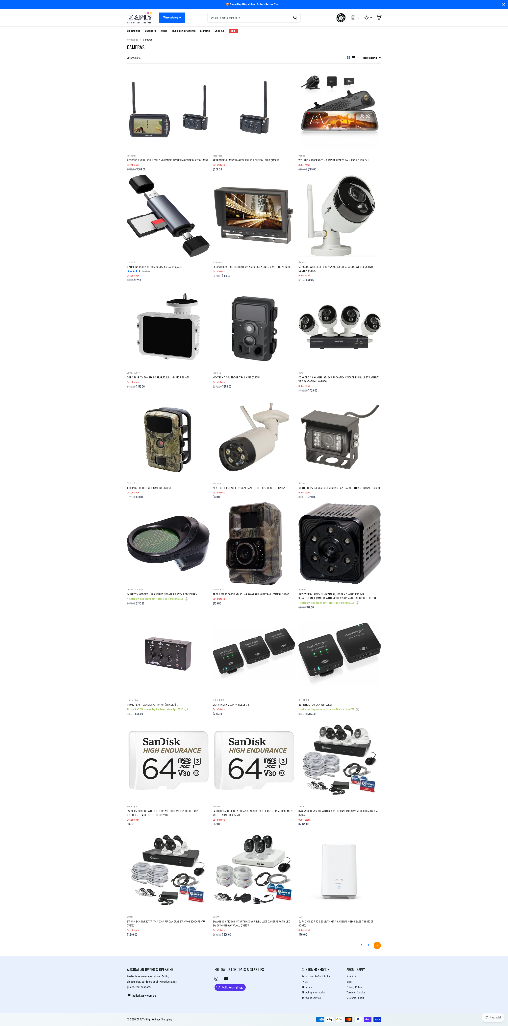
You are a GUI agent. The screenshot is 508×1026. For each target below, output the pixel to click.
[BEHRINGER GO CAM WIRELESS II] (254, 654)
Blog (349, 981)
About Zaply (355, 969)
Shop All (219, 30)
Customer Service (315, 969)
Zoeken (295, 18)
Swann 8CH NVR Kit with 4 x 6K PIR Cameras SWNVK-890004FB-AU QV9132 (166, 923)
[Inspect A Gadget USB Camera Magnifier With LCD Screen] (168, 543)
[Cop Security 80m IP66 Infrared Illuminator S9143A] (168, 326)
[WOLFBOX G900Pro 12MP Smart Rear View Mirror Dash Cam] (339, 109)
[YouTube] (226, 978)
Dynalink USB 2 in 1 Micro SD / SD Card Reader (155, 266)
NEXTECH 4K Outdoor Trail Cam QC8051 (236, 377)
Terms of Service (311, 997)
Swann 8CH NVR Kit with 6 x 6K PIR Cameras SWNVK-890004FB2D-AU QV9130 (338, 813)
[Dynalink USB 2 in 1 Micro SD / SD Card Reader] (168, 216)
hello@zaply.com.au (144, 995)
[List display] (353, 57)
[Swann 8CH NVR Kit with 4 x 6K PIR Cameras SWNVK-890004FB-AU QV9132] (168, 870)
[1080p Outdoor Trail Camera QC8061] (168, 437)
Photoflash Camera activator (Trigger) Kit (153, 704)
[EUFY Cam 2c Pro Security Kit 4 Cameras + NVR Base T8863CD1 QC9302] (339, 870)
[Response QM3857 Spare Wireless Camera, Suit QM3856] (254, 109)
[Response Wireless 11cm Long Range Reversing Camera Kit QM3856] (168, 109)
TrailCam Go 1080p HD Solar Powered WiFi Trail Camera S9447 (251, 594)
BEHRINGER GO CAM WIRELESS (315, 704)
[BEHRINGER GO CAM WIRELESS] (339, 654)
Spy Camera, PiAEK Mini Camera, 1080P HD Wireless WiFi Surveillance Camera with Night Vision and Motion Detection (337, 596)
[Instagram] (216, 979)
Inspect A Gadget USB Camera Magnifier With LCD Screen (162, 594)
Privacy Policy (354, 987)
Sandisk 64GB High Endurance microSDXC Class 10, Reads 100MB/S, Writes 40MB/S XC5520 (253, 813)
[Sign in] (368, 17)
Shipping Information (314, 992)
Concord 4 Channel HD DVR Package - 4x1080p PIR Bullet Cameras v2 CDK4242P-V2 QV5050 (339, 379)
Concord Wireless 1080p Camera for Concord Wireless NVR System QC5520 (335, 268)
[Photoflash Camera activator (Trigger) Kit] (168, 654)
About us (307, 987)
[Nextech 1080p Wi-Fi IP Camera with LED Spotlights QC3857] (254, 437)
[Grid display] (348, 57)
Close (503, 4)
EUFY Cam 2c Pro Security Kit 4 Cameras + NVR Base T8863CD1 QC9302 (335, 923)
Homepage (132, 39)
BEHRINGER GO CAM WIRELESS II (231, 704)
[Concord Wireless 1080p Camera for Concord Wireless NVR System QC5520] (339, 216)
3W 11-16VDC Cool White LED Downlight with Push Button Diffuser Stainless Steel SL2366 (162, 813)
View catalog (171, 17)
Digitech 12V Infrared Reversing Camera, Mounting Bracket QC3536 (339, 487)
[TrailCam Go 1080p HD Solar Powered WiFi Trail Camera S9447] (254, 543)
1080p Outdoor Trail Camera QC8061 (149, 487)
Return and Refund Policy (316, 976)
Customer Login (355, 997)
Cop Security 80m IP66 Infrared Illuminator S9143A (158, 377)
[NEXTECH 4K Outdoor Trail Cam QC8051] (254, 326)
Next (377, 945)
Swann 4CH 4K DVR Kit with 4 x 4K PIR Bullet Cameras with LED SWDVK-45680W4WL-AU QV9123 (251, 923)
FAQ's (305, 981)
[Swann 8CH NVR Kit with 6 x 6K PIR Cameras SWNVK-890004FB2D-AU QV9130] (339, 760)
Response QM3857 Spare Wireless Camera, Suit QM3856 (246, 160)
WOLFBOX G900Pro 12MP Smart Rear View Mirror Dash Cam (333, 160)
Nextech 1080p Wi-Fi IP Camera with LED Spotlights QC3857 (249, 487)
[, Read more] (355, 17)
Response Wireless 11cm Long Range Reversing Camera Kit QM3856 (167, 160)
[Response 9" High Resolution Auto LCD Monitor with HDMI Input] (254, 216)
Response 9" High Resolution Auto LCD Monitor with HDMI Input (252, 266)
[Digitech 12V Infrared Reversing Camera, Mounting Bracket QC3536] (339, 437)
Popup (186, 598)
